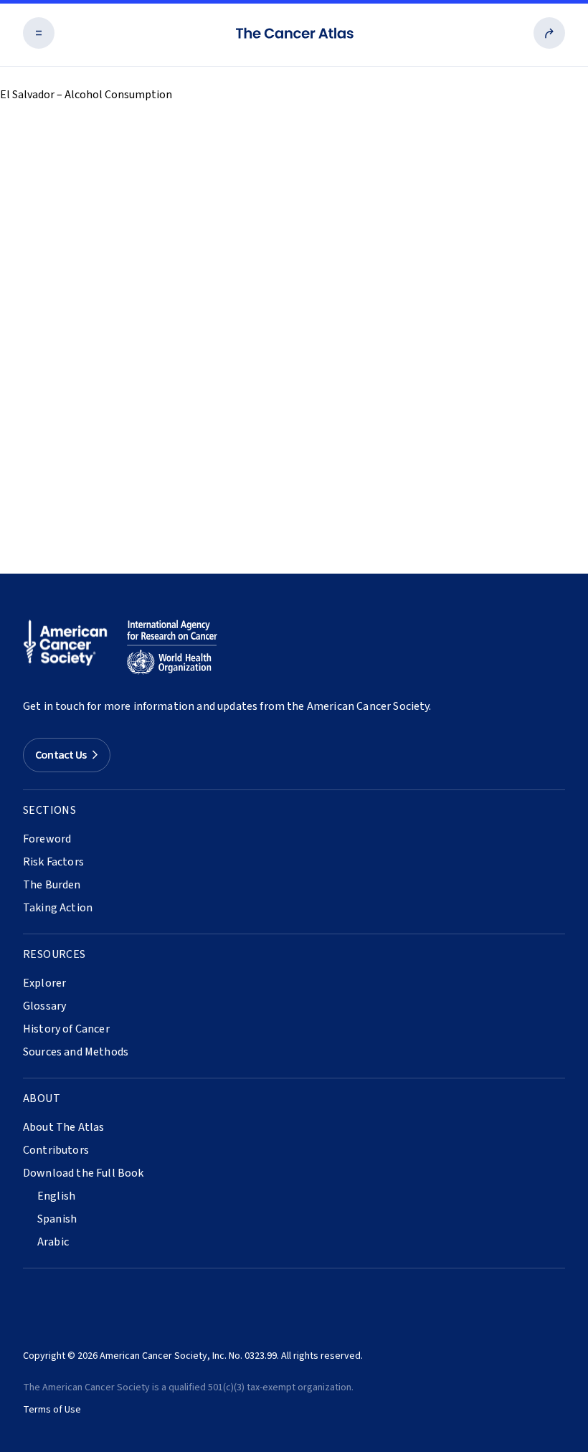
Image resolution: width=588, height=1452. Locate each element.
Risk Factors (53, 862)
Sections (49, 810)
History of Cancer (66, 1029)
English (56, 1196)
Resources (54, 954)
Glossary (44, 1006)
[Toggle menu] (38, 33)
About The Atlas (63, 1127)
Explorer (44, 983)
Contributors (56, 1150)
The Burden (52, 885)
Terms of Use (52, 1410)
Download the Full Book (83, 1173)
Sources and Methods (75, 1052)
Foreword (47, 839)
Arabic (53, 1242)
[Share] (549, 33)
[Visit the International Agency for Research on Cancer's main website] (172, 647)
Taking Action (58, 908)
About (41, 1098)
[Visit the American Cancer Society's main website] (69, 647)
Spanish (57, 1219)
